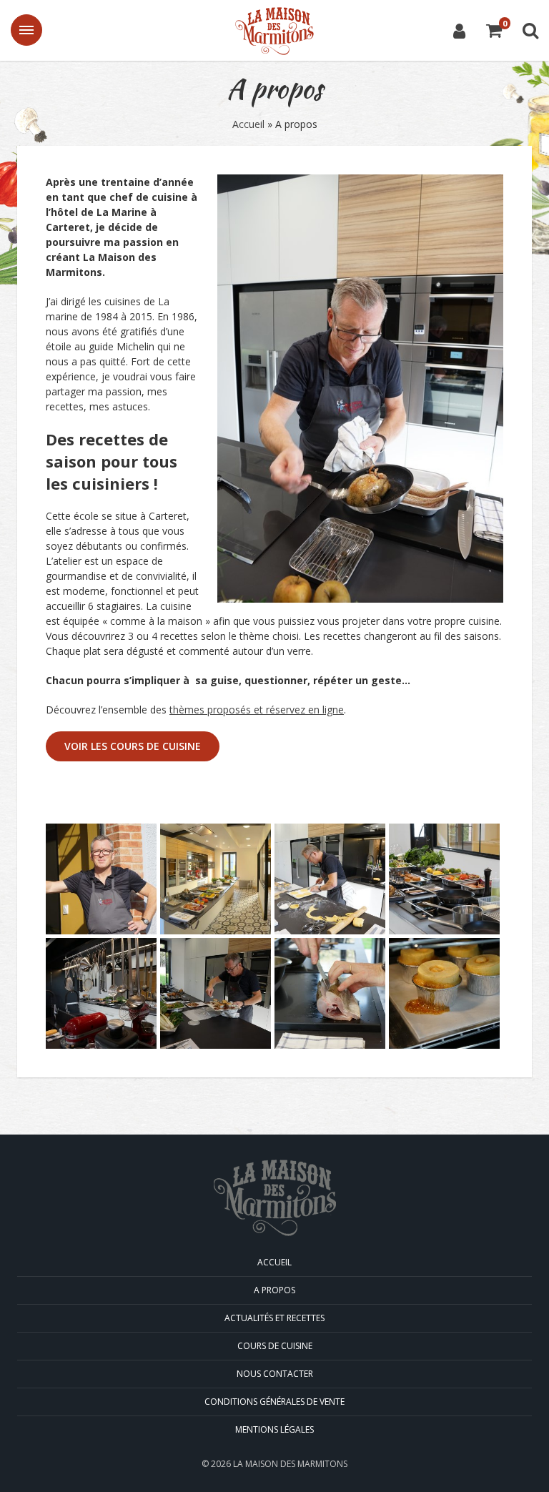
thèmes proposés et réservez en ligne (256, 709)
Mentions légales (274, 1429)
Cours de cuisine (274, 1346)
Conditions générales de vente (274, 1401)
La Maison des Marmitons (274, 31)
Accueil (248, 124)
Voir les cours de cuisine (132, 746)
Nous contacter (275, 1374)
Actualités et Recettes (274, 1318)
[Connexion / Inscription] (459, 30)
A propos (274, 1290)
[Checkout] (494, 32)
